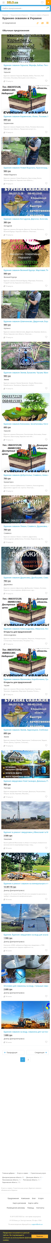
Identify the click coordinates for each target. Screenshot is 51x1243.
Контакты (40, 1208)
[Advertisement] (25, 1093)
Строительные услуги (38, 1173)
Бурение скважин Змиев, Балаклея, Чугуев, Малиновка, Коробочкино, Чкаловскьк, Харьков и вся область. (27, 372)
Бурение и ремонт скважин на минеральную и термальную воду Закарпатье (27, 883)
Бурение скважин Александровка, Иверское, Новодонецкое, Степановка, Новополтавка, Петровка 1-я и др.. (27, 628)
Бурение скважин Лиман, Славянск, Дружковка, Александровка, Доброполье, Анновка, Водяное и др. (27, 526)
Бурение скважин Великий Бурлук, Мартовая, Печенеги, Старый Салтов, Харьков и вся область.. (27, 270)
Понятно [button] (39, 1236)
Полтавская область (30, 1180)
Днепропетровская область (11, 1177)
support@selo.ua (37, 1224)
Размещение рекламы (16, 1208)
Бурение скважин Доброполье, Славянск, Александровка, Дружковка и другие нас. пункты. (27, 475)
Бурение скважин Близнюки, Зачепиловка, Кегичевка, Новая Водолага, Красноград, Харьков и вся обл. (27, 424)
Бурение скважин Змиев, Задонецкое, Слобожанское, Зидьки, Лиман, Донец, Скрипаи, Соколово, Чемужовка (27, 730)
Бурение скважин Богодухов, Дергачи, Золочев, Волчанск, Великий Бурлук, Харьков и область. (27, 219)
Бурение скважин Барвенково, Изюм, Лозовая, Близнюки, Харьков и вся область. (27, 116)
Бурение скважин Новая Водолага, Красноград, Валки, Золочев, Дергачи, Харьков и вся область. (27, 167)
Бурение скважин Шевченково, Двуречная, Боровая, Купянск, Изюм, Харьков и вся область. (27, 321)
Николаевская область (10, 1180)
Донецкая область (32, 1177)
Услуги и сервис (22, 1173)
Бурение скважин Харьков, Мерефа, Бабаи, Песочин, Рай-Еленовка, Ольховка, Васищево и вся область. (27, 65)
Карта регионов (19, 1203)
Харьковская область (9, 1182)
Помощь (30, 1208)
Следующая (39, 1052)
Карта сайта (33, 1203)
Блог (34, 1198)
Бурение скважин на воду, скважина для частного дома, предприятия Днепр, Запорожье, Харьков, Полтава (27, 1031)
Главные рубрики (8, 1173)
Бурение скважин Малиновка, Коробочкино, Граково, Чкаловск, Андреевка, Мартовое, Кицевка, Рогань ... (27, 679)
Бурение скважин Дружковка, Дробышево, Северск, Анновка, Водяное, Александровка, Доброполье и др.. (27, 577)
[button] (9, 1240)
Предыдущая (12, 1052)
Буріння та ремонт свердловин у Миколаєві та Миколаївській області (27, 832)
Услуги (41, 1198)
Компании (25, 1198)
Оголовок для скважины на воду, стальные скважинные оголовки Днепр (27, 986)
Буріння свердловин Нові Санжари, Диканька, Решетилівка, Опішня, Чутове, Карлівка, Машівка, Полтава (27, 781)
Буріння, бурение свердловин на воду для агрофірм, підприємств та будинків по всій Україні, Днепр (27, 934)
